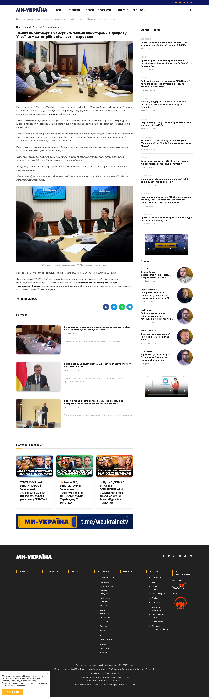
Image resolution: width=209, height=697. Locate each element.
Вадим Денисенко (148, 331)
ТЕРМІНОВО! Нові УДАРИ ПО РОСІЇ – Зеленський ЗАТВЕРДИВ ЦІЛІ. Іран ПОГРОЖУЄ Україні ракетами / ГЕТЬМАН (33, 491)
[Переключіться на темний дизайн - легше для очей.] (186, 10)
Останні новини (151, 29)
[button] (106, 307)
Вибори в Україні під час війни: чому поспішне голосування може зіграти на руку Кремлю (156, 316)
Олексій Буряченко (149, 289)
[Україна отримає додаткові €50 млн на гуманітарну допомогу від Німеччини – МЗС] (38, 376)
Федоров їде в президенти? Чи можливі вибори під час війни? (156, 337)
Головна (20, 19)
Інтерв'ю (123, 10)
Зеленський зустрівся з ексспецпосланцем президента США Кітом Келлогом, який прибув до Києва (97, 328)
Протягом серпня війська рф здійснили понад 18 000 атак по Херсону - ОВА (167, 219)
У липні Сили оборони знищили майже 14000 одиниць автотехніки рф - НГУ (164, 180)
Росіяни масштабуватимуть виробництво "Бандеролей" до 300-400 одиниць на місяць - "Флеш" (166, 143)
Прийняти (13, 692)
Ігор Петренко (146, 310)
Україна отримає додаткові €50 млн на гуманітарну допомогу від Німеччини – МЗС (97, 365)
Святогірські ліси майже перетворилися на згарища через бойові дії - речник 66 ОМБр (164, 43)
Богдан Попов (147, 269)
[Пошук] (191, 10)
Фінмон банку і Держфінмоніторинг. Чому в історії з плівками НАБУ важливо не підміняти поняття (156, 275)
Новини (59, 10)
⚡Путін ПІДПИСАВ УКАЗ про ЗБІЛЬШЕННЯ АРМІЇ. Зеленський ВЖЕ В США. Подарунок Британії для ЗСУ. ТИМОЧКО (112, 492)
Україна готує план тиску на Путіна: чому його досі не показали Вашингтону (155, 357)
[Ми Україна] (31, 10)
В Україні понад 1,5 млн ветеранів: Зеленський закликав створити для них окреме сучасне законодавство (94, 402)
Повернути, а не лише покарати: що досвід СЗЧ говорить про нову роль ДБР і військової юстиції (156, 295)
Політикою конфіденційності (14, 685)
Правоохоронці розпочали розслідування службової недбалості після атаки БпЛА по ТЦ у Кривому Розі (166, 63)
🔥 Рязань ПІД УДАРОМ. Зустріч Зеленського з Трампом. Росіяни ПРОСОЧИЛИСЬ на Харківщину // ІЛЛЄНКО (71, 492)
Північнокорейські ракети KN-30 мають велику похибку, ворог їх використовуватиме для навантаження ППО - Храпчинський (166, 200)
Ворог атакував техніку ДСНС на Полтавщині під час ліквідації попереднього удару (165, 162)
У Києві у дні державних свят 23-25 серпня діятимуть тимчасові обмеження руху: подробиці (164, 104)
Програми (104, 10)
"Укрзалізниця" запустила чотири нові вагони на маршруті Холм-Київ (167, 123)
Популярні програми (29, 444)
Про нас (138, 10)
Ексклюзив (146, 39)
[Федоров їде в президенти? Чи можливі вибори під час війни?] (185, 337)
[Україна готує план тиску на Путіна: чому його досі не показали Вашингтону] (185, 357)
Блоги (90, 10)
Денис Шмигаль (29, 299)
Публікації (75, 10)
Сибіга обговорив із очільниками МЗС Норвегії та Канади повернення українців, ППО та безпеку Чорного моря (165, 84)
